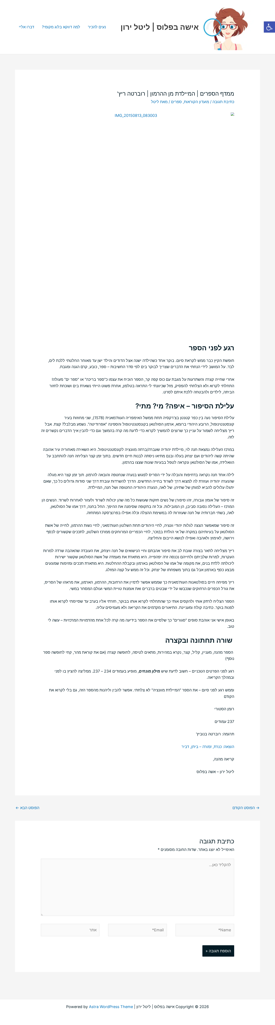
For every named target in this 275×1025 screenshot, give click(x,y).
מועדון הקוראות (196, 101)
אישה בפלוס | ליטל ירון (160, 27)
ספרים (176, 101)
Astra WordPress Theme (111, 1006)
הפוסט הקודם (246, 807)
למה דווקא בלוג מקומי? (61, 27)
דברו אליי (26, 27)
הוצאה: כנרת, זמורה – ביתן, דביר (208, 746)
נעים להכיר (97, 27)
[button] (269, 27)
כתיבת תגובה (223, 101)
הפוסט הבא (27, 807)
